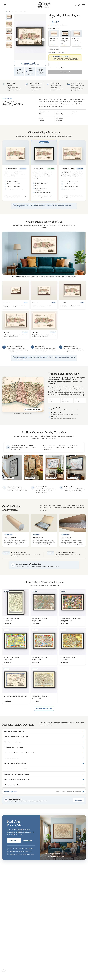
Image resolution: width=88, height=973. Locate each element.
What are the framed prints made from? (15, 763)
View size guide (79, 49)
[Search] (75, 5)
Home (7, 11)
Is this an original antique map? (13, 747)
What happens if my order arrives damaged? (17, 779)
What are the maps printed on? (13, 758)
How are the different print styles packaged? (17, 774)
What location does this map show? (14, 731)
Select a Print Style (65, 72)
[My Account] (79, 5)
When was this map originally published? (16, 736)
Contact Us (78, 800)
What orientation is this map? (13, 742)
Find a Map (13, 840)
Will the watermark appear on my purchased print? (19, 752)
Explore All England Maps (44, 708)
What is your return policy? (12, 785)
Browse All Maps (27, 840)
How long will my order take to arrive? (15, 768)
